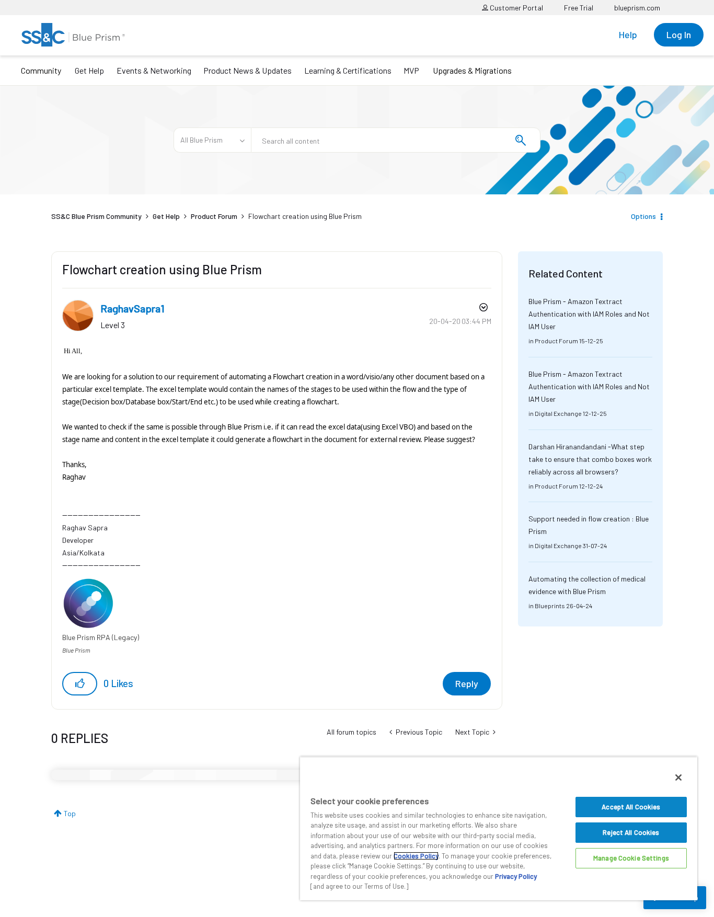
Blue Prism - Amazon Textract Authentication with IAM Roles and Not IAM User (589, 314)
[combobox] (395, 140)
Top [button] (70, 813)
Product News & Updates (247, 70)
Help (628, 34)
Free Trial (578, 7)
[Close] (678, 777)
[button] (79, 683)
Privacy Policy (516, 876)
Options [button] (643, 216)
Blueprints (550, 605)
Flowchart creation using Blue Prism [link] (305, 216)
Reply (466, 683)
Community (41, 70)
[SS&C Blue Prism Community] (73, 35)
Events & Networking (154, 70)
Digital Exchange (558, 413)
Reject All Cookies (631, 832)
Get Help (89, 70)
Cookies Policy (416, 856)
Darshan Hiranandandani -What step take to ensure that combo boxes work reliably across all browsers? (590, 459)
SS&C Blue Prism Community (96, 216)
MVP (411, 70)
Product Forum (214, 216)
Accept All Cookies (631, 807)
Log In (678, 34)
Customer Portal (515, 7)
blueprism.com (637, 7)
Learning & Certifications (347, 70)
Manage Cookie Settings (631, 858)
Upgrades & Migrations (472, 70)
